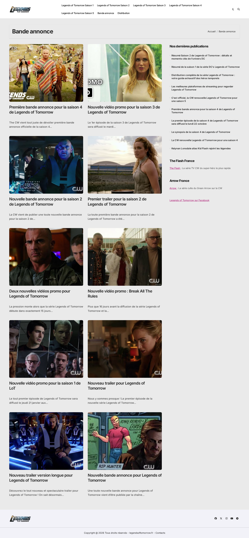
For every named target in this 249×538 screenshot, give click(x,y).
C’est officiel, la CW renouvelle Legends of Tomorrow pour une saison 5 (204, 99)
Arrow (173, 188)
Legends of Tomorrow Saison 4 (185, 5)
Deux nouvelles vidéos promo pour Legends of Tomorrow (39, 294)
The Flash (175, 168)
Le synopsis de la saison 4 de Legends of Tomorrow (200, 132)
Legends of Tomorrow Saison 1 (78, 5)
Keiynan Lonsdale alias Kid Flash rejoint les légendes (201, 148)
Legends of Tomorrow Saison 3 (149, 5)
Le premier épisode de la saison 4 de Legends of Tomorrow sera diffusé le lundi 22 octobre (204, 122)
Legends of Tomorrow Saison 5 (78, 13)
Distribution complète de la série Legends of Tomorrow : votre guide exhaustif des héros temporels (203, 77)
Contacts (160, 532)
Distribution (124, 13)
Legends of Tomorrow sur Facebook (189, 200)
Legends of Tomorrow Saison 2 (113, 5)
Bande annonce (106, 13)
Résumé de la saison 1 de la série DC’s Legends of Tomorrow (205, 66)
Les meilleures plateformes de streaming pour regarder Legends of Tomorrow (202, 88)
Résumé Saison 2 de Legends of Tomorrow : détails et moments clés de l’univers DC (201, 57)
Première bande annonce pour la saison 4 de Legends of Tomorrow (203, 111)
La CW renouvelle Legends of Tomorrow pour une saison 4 (204, 140)
